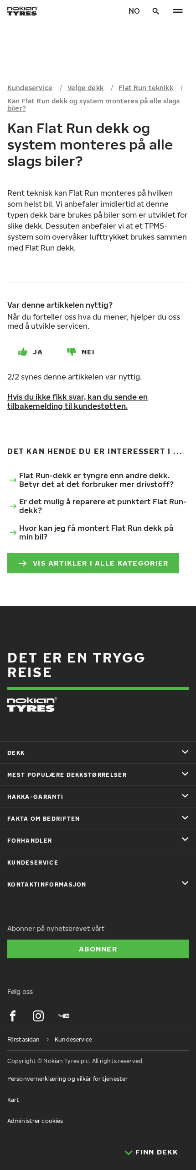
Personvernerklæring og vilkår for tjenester (67, 1078)
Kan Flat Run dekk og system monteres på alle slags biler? (93, 104)
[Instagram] (38, 1016)
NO (134, 11)
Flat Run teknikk (146, 87)
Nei (88, 351)
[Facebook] (13, 1016)
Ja (38, 351)
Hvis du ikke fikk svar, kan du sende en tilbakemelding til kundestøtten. (77, 401)
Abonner (98, 949)
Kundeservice (29, 87)
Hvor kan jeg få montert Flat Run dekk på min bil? (96, 532)
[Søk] (156, 11)
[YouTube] (64, 1016)
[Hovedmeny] (178, 11)
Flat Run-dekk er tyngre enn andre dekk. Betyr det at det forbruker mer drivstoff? (96, 480)
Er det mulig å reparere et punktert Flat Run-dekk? (102, 506)
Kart (13, 1099)
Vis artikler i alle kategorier (100, 563)
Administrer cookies (35, 1120)
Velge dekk (85, 87)
